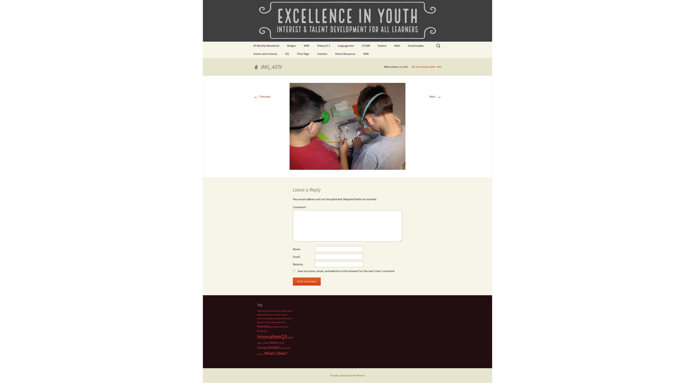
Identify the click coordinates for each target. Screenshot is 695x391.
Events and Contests (265, 54)
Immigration (262, 331)
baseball (284, 311)
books (290, 311)
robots (259, 343)
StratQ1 (274, 347)
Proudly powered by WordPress (347, 375)
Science (382, 45)
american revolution (265, 311)
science (266, 343)
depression (261, 322)
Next (435, 96)
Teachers (322, 54)
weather (260, 354)
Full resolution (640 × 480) (428, 66)
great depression (276, 327)
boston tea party (263, 315)
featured (263, 326)
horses (286, 327)
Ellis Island (271, 322)
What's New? (275, 353)
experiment (281, 322)
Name (296, 249)
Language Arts (346, 45)
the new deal (285, 348)
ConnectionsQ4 (279, 318)
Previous (261, 96)
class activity (276, 315)
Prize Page (303, 54)
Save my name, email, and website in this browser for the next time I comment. (346, 271)
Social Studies (416, 45)
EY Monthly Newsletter (266, 45)
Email (296, 256)
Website (298, 264)
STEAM (366, 45)
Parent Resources (345, 54)
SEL (287, 54)
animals (277, 311)
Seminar (273, 342)
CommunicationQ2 (264, 318)
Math (397, 45)
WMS (306, 45)
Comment (300, 207)
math (290, 337)
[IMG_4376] (347, 126)
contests (288, 318)
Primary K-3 (323, 45)
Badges (291, 45)
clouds (284, 315)
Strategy (262, 347)
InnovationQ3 (272, 336)
